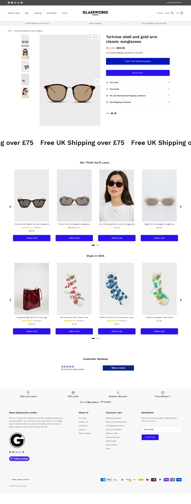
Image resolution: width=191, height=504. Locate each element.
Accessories (52, 13)
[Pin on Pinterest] (115, 113)
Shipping (120, 53)
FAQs (108, 449)
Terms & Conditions (114, 430)
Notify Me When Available (138, 61)
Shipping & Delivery (114, 418)
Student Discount (113, 437)
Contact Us (83, 422)
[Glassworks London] (95, 13)
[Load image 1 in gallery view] (69, 80)
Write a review (118, 368)
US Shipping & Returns (115, 426)
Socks (64, 13)
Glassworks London (20, 486)
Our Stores (83, 426)
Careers (82, 430)
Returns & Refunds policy (116, 422)
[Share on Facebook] (112, 113)
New (27, 13)
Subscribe (150, 437)
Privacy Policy (111, 445)
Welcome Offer (112, 433)
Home (10, 31)
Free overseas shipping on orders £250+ (95, 3)
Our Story (83, 418)
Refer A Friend (85, 433)
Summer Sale (13, 13)
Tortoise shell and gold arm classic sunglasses (28, 31)
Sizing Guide (111, 441)
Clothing (37, 13)
